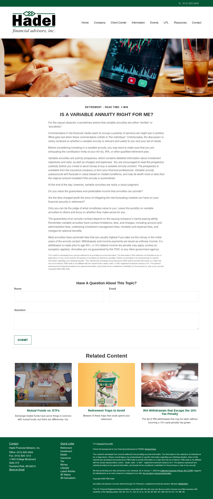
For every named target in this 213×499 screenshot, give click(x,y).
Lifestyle (64, 467)
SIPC (186, 483)
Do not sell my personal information (157, 473)
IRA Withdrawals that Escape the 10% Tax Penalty (169, 412)
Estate (63, 454)
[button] (99, 23)
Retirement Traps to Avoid (106, 410)
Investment (66, 451)
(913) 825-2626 (190, 3)
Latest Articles (67, 471)
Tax (62, 461)
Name (17, 288)
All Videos (65, 474)
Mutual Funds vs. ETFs (43, 410)
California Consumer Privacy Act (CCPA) (176, 470)
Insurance (65, 457)
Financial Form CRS (105, 443)
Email (112, 288)
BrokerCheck (150, 449)
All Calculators (67, 477)
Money (64, 464)
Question (20, 310)
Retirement (66, 447)
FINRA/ (181, 483)
